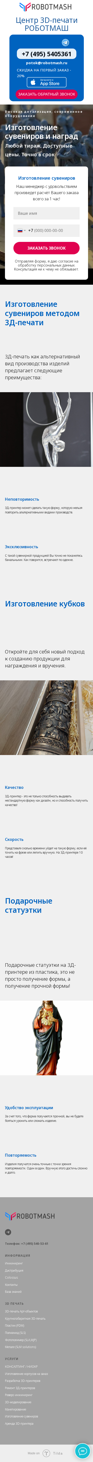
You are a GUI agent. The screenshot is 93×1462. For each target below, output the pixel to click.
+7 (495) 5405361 (46, 54)
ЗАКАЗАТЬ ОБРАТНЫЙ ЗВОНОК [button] (46, 94)
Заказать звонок (47, 523)
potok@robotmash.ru (46, 62)
